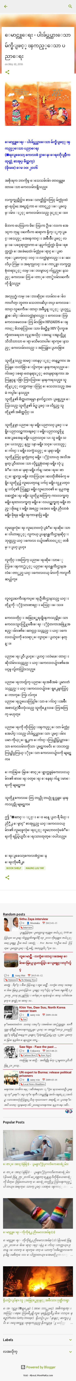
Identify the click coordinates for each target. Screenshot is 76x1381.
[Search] (70, 6)
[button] (7, 72)
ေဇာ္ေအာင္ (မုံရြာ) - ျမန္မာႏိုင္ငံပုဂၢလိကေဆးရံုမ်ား (36, 1164)
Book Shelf (13, 868)
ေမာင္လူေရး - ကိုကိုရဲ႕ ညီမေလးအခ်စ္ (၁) (29, 1232)
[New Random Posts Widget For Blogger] (69, 1111)
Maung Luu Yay (35, 868)
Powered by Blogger (41, 1367)
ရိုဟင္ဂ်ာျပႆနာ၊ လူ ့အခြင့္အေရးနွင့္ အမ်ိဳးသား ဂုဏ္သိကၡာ (36, 1300)
